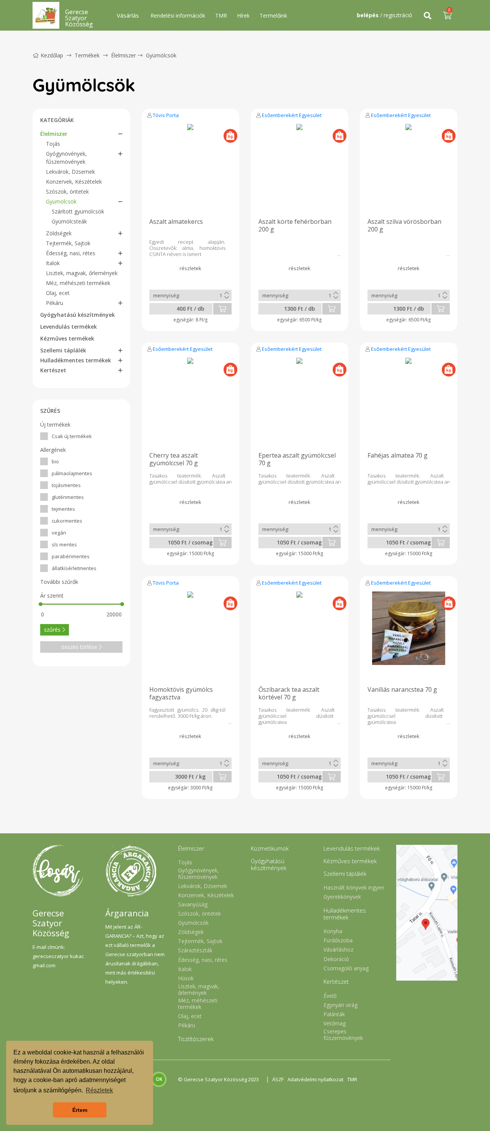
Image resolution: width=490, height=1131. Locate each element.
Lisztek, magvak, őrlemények (82, 273)
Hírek (243, 15)
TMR (221, 15)
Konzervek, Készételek (74, 181)
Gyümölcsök (161, 55)
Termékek (87, 55)
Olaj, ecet (58, 293)
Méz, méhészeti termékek (78, 283)
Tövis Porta (166, 115)
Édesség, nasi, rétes (70, 253)
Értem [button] (79, 1110)
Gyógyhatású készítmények (77, 314)
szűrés (52, 629)
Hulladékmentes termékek (75, 360)
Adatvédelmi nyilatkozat (315, 1079)
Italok (53, 263)
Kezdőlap (52, 55)
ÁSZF (278, 1079)
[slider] (40, 604)
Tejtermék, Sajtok (68, 243)
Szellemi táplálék (63, 350)
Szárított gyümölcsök (78, 211)
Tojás (53, 143)
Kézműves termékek (67, 338)
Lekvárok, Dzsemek (70, 171)
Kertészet (53, 370)
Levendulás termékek (68, 326)
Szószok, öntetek (67, 191)
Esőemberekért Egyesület (292, 115)
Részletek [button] (99, 1090)
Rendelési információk (177, 15)
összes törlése (79, 646)
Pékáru (54, 302)
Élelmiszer (123, 55)
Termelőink (273, 15)
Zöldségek (59, 233)
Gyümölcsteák (69, 221)
